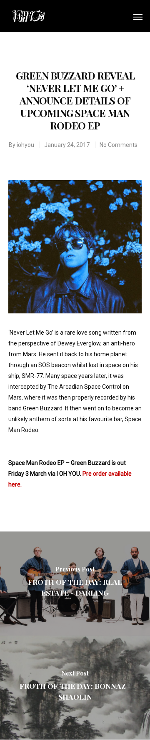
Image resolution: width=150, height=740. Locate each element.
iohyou (25, 145)
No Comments (119, 145)
